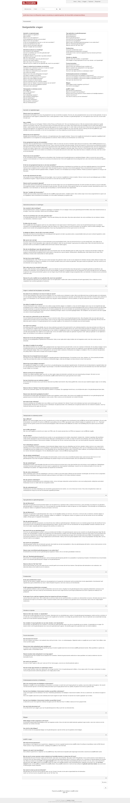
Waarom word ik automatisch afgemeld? (32, 45)
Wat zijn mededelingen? (29, 98)
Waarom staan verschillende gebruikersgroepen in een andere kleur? (82, 42)
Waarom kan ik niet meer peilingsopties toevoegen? (35, 74)
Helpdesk (69, 800)
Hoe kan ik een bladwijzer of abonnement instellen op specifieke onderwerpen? (85, 77)
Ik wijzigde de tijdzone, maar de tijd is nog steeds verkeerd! (37, 56)
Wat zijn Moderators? (71, 36)
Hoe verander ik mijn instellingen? (31, 51)
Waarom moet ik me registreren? (31, 34)
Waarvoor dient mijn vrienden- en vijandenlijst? (77, 59)
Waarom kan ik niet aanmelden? (31, 40)
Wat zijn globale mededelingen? (30, 96)
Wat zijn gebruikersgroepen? (73, 37)
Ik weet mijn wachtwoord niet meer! (31, 43)
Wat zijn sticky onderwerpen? (30, 99)
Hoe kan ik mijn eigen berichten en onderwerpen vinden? (79, 71)
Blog (79, 1)
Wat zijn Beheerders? (71, 34)
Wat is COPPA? (27, 36)
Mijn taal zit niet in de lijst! (29, 57)
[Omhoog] (106, 200)
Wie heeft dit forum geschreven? (74, 90)
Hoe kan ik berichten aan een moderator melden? (35, 81)
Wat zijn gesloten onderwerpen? (31, 101)
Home (75, 1)
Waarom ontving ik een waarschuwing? (32, 80)
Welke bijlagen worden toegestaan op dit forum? (77, 84)
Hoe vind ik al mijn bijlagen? (72, 86)
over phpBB (53, 745)
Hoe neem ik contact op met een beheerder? (76, 96)
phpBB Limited (76, 744)
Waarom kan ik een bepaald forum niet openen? (34, 77)
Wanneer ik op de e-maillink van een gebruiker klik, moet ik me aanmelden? (41, 63)
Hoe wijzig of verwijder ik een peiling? (32, 75)
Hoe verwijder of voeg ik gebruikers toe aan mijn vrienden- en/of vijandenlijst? (84, 60)
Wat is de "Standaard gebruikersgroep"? (75, 43)
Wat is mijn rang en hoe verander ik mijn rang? (34, 62)
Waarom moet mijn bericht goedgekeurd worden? (35, 84)
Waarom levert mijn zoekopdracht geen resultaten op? (79, 66)
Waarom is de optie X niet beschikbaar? (75, 92)
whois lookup (37, 759)
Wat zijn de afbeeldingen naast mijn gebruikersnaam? (36, 59)
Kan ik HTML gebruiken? (29, 92)
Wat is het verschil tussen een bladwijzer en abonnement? (80, 75)
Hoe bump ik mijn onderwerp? (30, 86)
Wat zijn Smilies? (27, 93)
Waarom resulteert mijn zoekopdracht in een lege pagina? (80, 68)
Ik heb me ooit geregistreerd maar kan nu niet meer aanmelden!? (38, 42)
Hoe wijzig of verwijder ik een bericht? (32, 69)
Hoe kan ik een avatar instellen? (31, 60)
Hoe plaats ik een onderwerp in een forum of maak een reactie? (38, 68)
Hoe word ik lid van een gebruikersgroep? (76, 39)
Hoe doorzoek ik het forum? (72, 65)
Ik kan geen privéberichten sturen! (74, 50)
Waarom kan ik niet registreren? (31, 37)
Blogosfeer (98, 1)
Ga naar (104, 782)
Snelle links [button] (28, 9)
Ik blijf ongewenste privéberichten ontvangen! (77, 51)
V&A (36, 9)
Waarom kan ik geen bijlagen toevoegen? (33, 78)
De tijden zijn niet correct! (29, 54)
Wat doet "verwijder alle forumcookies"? (32, 46)
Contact (72, 800)
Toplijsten (90, 1)
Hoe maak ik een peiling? (29, 72)
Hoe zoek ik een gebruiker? (72, 69)
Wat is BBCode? (27, 90)
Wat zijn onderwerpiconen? (29, 102)
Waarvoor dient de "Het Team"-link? (74, 45)
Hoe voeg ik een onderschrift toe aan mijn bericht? (35, 71)
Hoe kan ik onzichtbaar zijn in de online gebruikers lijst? (36, 53)
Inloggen (84, 1)
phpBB (59, 791)
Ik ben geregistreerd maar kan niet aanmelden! (34, 39)
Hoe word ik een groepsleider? (73, 40)
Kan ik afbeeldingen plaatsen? (30, 95)
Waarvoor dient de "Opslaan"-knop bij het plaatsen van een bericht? (39, 83)
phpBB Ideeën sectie (97, 751)
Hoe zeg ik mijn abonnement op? (74, 80)
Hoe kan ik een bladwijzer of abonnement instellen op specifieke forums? (83, 78)
